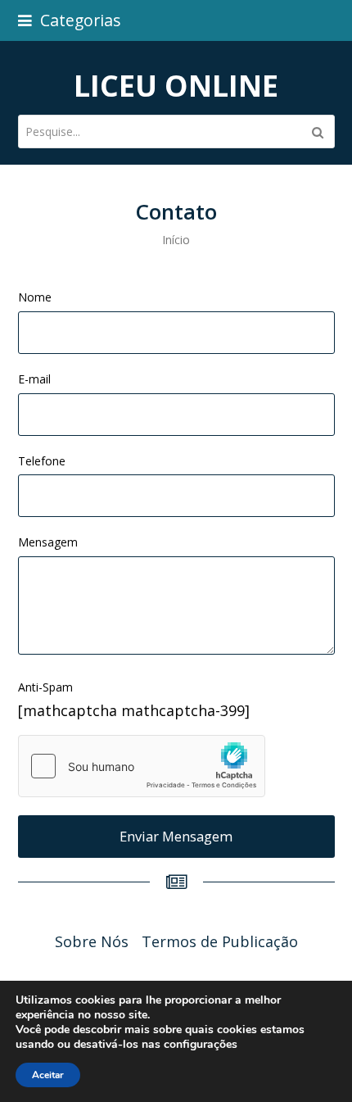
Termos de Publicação (220, 941)
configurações (200, 1044)
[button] (69, 20)
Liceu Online (176, 86)
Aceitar (48, 1075)
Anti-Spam (45, 687)
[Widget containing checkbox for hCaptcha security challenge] (141, 766)
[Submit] (317, 132)
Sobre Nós (92, 941)
